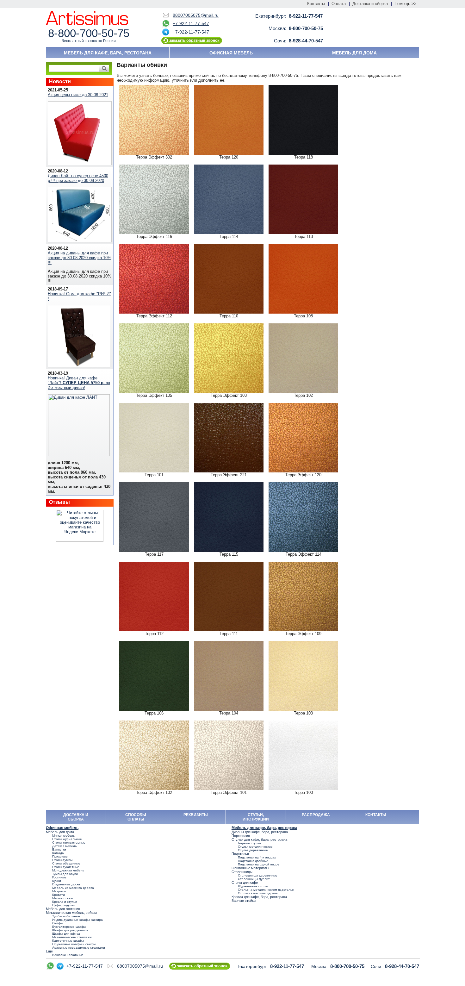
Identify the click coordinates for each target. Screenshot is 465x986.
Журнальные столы (253, 886)
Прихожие (60, 856)
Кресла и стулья (64, 901)
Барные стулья (249, 843)
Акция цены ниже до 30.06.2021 (78, 94)
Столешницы (242, 872)
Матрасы (59, 891)
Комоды (58, 853)
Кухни (56, 881)
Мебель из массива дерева (73, 887)
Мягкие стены (62, 898)
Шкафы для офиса (66, 933)
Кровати (58, 894)
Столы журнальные (67, 839)
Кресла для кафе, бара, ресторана (259, 897)
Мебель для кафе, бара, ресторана (108, 52)
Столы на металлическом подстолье (266, 889)
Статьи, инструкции (256, 817)
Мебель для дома (354, 52)
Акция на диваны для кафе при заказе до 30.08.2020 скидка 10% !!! (79, 258)
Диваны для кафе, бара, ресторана (260, 832)
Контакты (316, 3)
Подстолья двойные (253, 861)
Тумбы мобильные (66, 916)
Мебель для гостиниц (63, 909)
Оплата (339, 3)
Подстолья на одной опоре (258, 864)
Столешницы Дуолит (254, 879)
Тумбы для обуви (65, 874)
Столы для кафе (245, 882)
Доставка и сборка (370, 3)
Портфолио (241, 836)
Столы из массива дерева (258, 893)
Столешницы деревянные (257, 875)
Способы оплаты (135, 817)
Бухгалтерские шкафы (69, 926)
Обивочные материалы (250, 868)
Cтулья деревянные (253, 850)
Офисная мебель (231, 52)
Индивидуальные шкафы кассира (77, 919)
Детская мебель (64, 846)
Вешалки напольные (68, 955)
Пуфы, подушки (63, 905)
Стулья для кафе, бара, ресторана (259, 839)
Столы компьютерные (68, 842)
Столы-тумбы (62, 860)
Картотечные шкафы (68, 940)
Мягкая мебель (63, 835)
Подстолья (240, 854)
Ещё (49, 951)
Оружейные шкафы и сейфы (74, 944)
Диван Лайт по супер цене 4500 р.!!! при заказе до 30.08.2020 (78, 178)
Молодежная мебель (68, 870)
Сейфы (57, 923)
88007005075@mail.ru (196, 15)
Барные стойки (244, 900)
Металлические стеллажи (72, 937)
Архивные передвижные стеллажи (78, 947)
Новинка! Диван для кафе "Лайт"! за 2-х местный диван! (79, 383)
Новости (60, 81)
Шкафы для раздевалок (70, 930)
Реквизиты (195, 815)
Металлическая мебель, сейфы (71, 912)
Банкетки (59, 849)
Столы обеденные (66, 863)
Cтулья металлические (255, 846)
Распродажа (316, 815)
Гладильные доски (66, 884)
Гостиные (59, 877)
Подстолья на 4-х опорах (257, 857)
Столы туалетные (65, 867)
